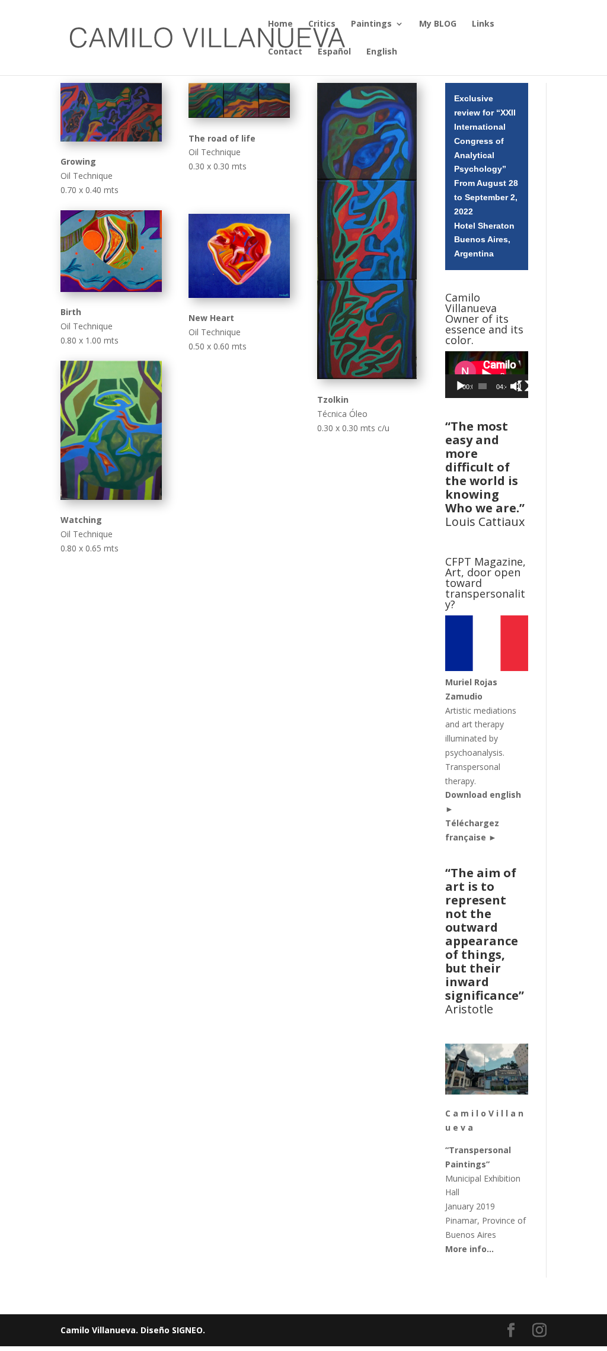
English (381, 52)
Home (280, 24)
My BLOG (437, 24)
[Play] (461, 386)
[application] (486, 374)
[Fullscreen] (523, 386)
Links (483, 24)
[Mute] (516, 386)
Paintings (371, 24)
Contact (285, 52)
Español (334, 52)
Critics (322, 24)
